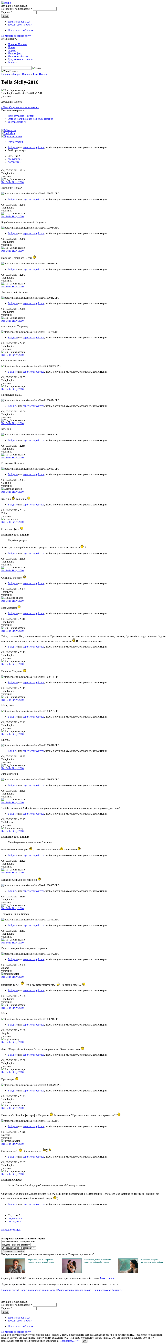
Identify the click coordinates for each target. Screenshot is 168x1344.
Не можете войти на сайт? (16, 35)
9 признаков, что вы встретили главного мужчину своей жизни (41, 1260)
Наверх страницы (11, 1229)
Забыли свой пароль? (20, 24)
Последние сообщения (20, 30)
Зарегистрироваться (19, 21)
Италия (26, 74)
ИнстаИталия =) (17, 121)
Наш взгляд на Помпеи (21, 115)
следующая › (15, 159)
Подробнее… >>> (70, 1340)
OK (84, 1341)
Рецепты (13, 62)
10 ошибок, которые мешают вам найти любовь (152, 1260)
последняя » (14, 161)
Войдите (13, 147)
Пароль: (6, 12)
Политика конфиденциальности (37, 1290)
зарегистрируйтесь (33, 147)
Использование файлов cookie (74, 1290)
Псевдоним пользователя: (16, 8)
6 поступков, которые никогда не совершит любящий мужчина (97, 1260)
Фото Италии (40, 74)
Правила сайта (9, 1290)
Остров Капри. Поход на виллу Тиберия (30, 118)
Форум (12, 50)
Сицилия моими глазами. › (24, 107)
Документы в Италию (20, 59)
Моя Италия (107, 1278)
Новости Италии (17, 44)
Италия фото (15, 53)
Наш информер (101, 1290)
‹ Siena (5, 107)
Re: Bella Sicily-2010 (12, 182)
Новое (11, 47)
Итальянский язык (18, 56)
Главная (5, 74)
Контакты (117, 1290)
